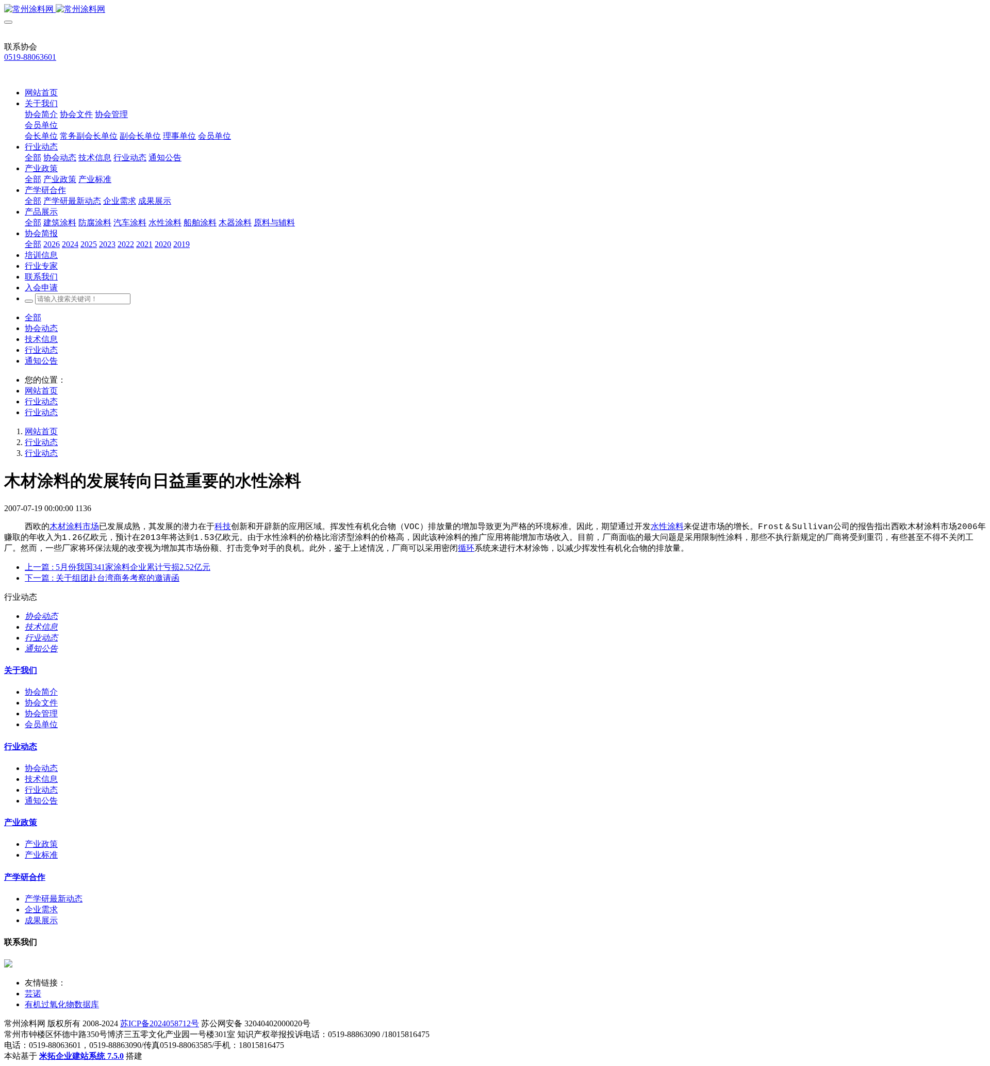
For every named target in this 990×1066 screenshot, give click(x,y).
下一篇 (102, 577)
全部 (33, 157)
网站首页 (41, 92)
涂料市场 (82, 527)
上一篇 (117, 567)
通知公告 (41, 360)
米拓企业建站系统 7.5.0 (81, 1056)
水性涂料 (667, 527)
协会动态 (41, 328)
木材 (58, 527)
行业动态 (41, 350)
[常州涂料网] (495, 9)
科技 (222, 527)
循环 (466, 548)
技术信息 (41, 339)
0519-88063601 (30, 57)
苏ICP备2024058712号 (159, 1023)
